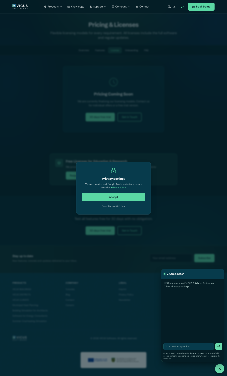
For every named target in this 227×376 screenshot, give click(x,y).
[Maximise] (219, 273)
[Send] (218, 346)
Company (121, 6)
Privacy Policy (118, 187)
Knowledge (77, 6)
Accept (113, 197)
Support (98, 6)
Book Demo (203, 6)
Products (53, 6)
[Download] (182, 6)
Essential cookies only (113, 206)
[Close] (219, 368)
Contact (144, 6)
